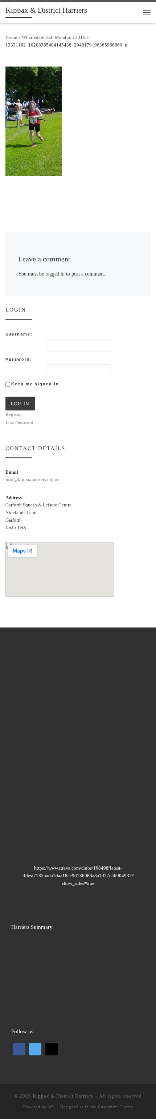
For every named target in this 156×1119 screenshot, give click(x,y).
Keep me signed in (35, 384)
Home (11, 37)
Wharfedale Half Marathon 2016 (53, 37)
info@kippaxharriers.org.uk (32, 479)
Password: (18, 359)
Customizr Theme (115, 1106)
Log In (20, 403)
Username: (19, 334)
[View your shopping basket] (132, 12)
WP (51, 1106)
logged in (55, 274)
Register (13, 414)
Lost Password (19, 422)
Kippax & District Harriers (63, 1096)
